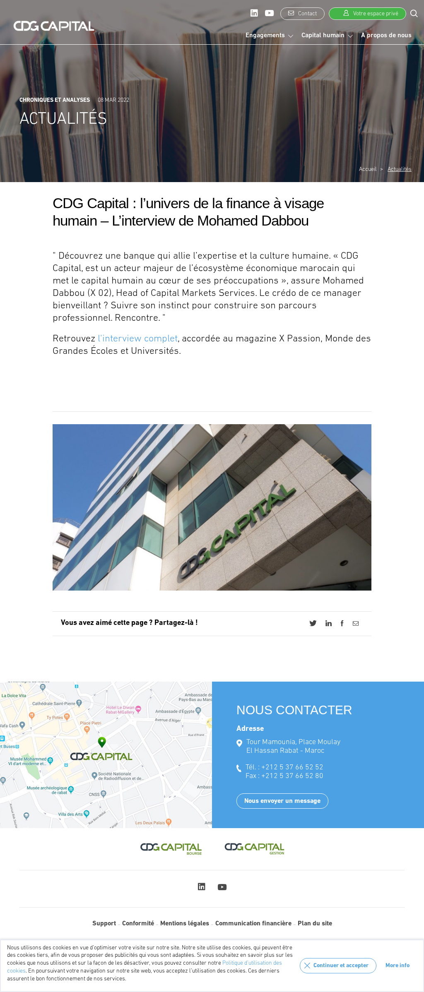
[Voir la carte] (106, 755)
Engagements (265, 35)
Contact (307, 14)
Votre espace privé (375, 14)
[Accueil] (53, 26)
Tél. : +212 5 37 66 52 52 (284, 767)
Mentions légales (184, 923)
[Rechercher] (414, 13)
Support (104, 923)
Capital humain (322, 35)
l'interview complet (138, 339)
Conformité (138, 923)
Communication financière (253, 923)
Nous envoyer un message (282, 801)
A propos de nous (386, 35)
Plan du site (315, 923)
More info (397, 966)
